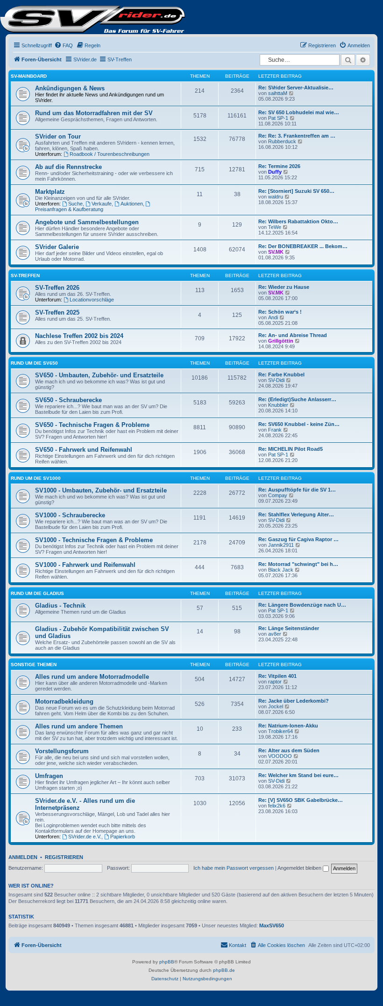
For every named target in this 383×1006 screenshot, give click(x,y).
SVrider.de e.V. (84, 836)
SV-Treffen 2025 (57, 312)
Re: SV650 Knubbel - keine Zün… (299, 424)
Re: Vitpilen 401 (277, 676)
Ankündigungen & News (70, 88)
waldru (275, 196)
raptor (275, 681)
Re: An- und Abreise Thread (292, 335)
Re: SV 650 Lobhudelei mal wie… (298, 112)
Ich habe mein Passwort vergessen (233, 868)
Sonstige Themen (34, 664)
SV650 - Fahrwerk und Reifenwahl (83, 449)
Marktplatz (50, 191)
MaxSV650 (271, 925)
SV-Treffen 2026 (57, 287)
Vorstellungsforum (62, 751)
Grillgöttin (280, 341)
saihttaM (277, 93)
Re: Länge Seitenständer (288, 628)
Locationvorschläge (92, 299)
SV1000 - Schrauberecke (70, 515)
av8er (274, 634)
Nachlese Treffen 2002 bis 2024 (79, 335)
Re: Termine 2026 (279, 166)
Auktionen (132, 203)
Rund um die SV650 (34, 363)
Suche (75, 203)
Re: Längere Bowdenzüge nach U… (302, 605)
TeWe (274, 227)
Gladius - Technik (60, 605)
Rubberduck (282, 141)
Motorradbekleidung (64, 701)
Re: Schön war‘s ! (280, 312)
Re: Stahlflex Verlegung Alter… (296, 514)
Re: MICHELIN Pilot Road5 (290, 449)
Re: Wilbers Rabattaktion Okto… (298, 221)
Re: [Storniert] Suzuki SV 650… (296, 191)
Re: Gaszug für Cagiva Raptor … (298, 539)
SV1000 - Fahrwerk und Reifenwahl (85, 564)
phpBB (166, 961)
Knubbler (278, 405)
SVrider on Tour (58, 136)
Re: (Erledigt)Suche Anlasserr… (297, 399)
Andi (273, 317)
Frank (275, 430)
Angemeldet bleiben (300, 868)
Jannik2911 (281, 545)
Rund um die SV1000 (36, 478)
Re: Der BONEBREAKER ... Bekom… (303, 246)
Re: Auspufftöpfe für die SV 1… (297, 489)
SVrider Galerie (57, 246)
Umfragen (49, 775)
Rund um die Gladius (37, 593)
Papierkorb (122, 836)
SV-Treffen (25, 275)
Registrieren (64, 857)
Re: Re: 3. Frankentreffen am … (296, 136)
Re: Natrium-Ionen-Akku (288, 725)
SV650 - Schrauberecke (68, 400)
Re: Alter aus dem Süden (288, 750)
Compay (277, 495)
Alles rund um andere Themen (79, 726)
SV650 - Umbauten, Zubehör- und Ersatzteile (99, 375)
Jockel (275, 706)
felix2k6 (276, 805)
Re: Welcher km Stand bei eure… (298, 775)
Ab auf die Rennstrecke (68, 166)
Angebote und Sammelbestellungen (87, 222)
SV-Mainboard (29, 76)
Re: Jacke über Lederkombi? (293, 701)
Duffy (275, 172)
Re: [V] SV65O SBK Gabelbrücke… (300, 800)
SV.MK (276, 252)
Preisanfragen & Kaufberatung (69, 209)
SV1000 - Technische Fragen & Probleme (94, 539)
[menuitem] (63, 45)
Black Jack (280, 570)
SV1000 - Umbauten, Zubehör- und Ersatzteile (101, 490)
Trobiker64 (280, 731)
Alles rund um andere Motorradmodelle (92, 676)
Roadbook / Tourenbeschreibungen (109, 154)
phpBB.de (224, 970)
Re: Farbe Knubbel (281, 374)
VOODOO (280, 756)
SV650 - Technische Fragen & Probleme (92, 424)
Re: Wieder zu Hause (283, 287)
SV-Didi (276, 380)
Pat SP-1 (278, 118)
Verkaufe (102, 203)
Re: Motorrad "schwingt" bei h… (298, 564)
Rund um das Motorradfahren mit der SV (94, 113)
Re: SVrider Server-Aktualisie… (295, 87)
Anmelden (22, 857)
